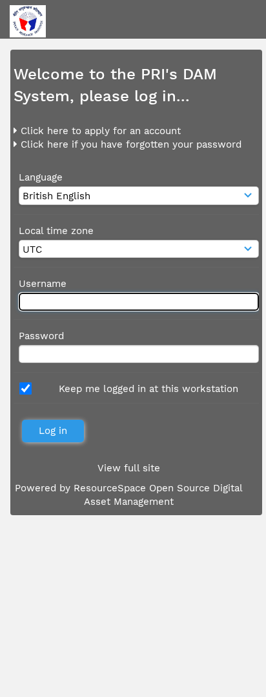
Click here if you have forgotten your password (129, 144)
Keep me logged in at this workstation (148, 389)
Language (41, 177)
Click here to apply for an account (99, 131)
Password (41, 336)
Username (42, 284)
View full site (128, 468)
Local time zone (56, 231)
